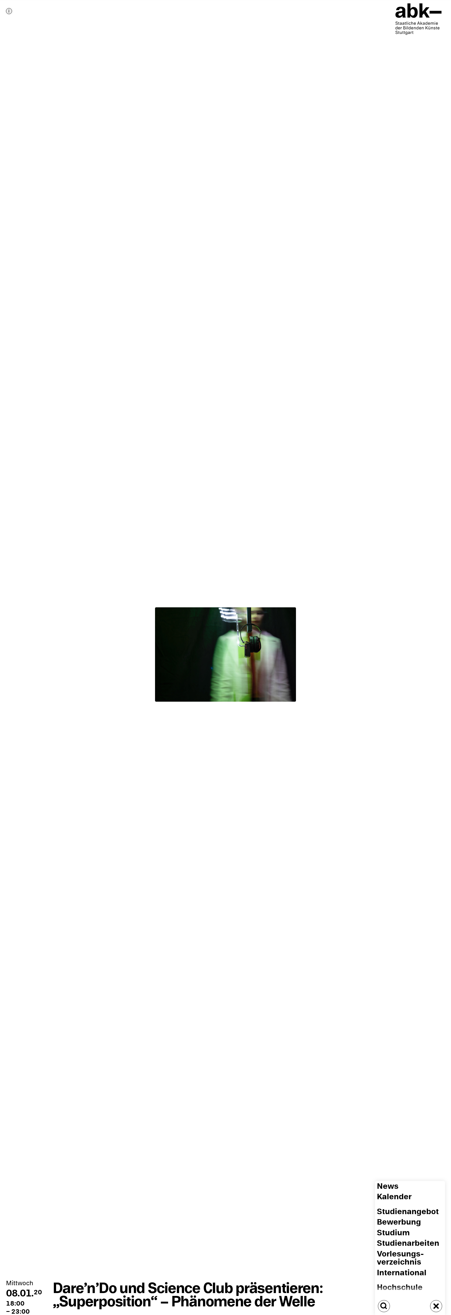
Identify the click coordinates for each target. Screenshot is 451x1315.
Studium (393, 1232)
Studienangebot (408, 1211)
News (388, 1186)
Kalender (394, 1197)
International (401, 1272)
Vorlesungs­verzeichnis (400, 1258)
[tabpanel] (225, 657)
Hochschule (400, 1287)
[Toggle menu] (436, 1306)
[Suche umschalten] (384, 1306)
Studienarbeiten (408, 1243)
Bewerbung (399, 1222)
